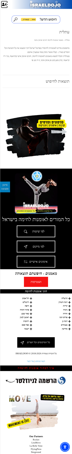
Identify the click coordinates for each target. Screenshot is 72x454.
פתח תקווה (24, 309)
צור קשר (30, 361)
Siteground (36, 452)
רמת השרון (63, 302)
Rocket (36, 439)
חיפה (27, 306)
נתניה (65, 309)
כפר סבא (25, 325)
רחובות (26, 321)
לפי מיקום (38, 246)
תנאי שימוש (40, 361)
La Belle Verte (36, 446)
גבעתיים (64, 325)
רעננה (26, 328)
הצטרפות (36, 282)
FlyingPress (36, 449)
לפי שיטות (38, 231)
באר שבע (25, 313)
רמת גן (64, 321)
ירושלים (26, 302)
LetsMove (36, 442)
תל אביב (25, 298)
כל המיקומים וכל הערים (38, 342)
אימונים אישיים (38, 261)
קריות (65, 306)
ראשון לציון (24, 317)
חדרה (65, 313)
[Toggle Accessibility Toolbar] (64, 446)
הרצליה (64, 298)
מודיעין (64, 328)
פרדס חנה (63, 317)
